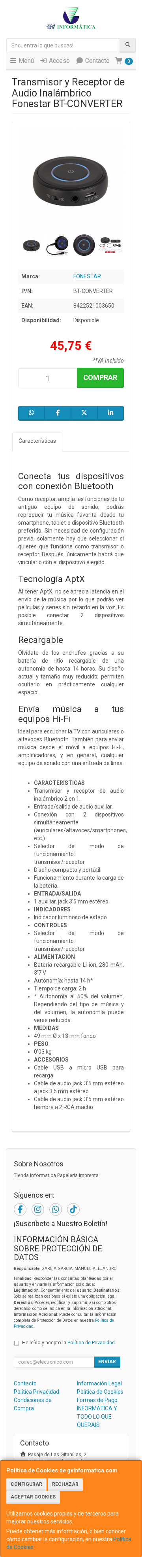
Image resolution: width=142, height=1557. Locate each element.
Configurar (26, 1484)
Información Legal (99, 1383)
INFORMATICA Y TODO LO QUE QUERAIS (97, 1416)
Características (37, 441)
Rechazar (65, 1484)
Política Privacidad (36, 1392)
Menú (25, 60)
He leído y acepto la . (69, 1342)
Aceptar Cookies (33, 1497)
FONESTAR (87, 276)
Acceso (58, 60)
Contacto (97, 60)
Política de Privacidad (91, 1342)
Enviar (107, 1361)
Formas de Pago (97, 1400)
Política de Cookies (100, 1392)
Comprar (100, 377)
